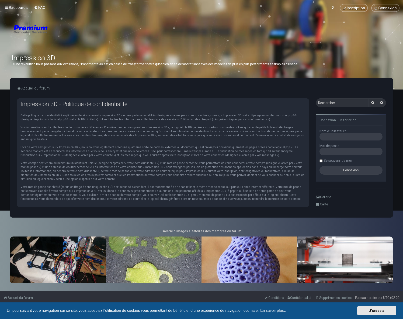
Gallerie (325, 197)
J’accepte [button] (377, 310)
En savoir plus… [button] (274, 310)
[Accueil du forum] (58, 35)
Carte (323, 204)
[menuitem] (40, 7)
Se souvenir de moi (338, 160)
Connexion (328, 120)
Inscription (348, 120)
